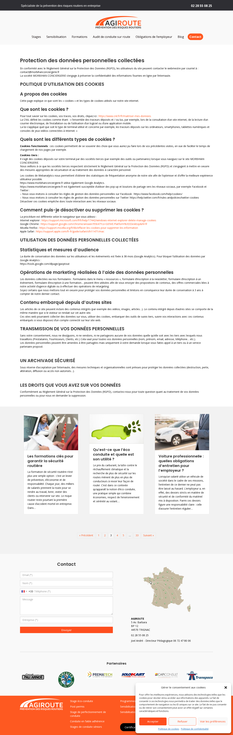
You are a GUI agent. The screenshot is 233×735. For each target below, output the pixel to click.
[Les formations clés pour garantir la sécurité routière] (51, 431)
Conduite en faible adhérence (87, 721)
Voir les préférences (213, 721)
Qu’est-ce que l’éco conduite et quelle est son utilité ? (113, 454)
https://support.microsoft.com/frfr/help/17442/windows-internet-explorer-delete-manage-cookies (99, 220)
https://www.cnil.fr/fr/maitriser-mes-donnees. (125, 116)
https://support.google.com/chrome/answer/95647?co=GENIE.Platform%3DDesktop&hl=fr (93, 224)
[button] (226, 687)
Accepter (153, 721)
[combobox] (26, 591)
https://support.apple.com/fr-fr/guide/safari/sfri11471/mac (70, 231)
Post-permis (77, 706)
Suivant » (148, 535)
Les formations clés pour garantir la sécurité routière (50, 461)
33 (137, 535)
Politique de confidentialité (195, 728)
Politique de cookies (168, 728)
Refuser (182, 721)
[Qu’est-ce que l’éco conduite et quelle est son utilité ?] (116, 428)
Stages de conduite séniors (86, 726)
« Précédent (86, 535)
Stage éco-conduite (81, 701)
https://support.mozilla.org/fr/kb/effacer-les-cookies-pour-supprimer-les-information (88, 227)
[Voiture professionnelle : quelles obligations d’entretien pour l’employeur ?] (182, 431)
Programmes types (131, 701)
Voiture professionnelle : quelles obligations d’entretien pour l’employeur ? (181, 463)
